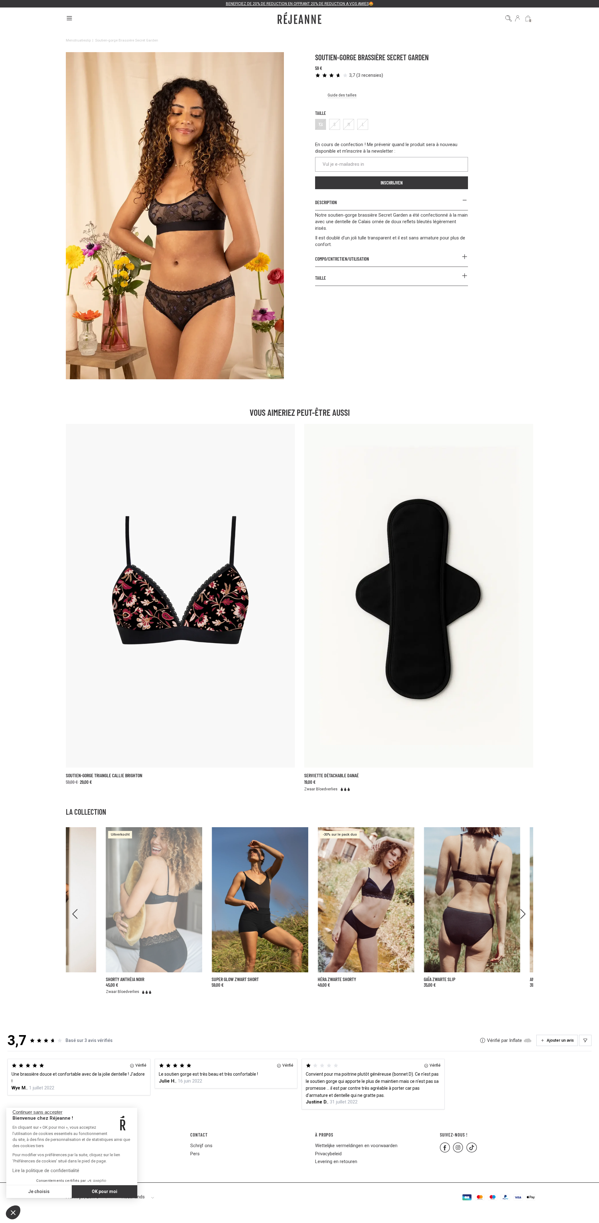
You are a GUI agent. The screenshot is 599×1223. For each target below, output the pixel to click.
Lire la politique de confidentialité (45, 1170)
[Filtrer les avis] (585, 1040)
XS (321, 124)
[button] (13, 1212)
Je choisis (39, 1191)
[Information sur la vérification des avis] (482, 1040)
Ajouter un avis (560, 1040)
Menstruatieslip (78, 40)
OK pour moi (104, 1191)
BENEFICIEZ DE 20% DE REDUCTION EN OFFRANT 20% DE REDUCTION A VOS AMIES (297, 4)
